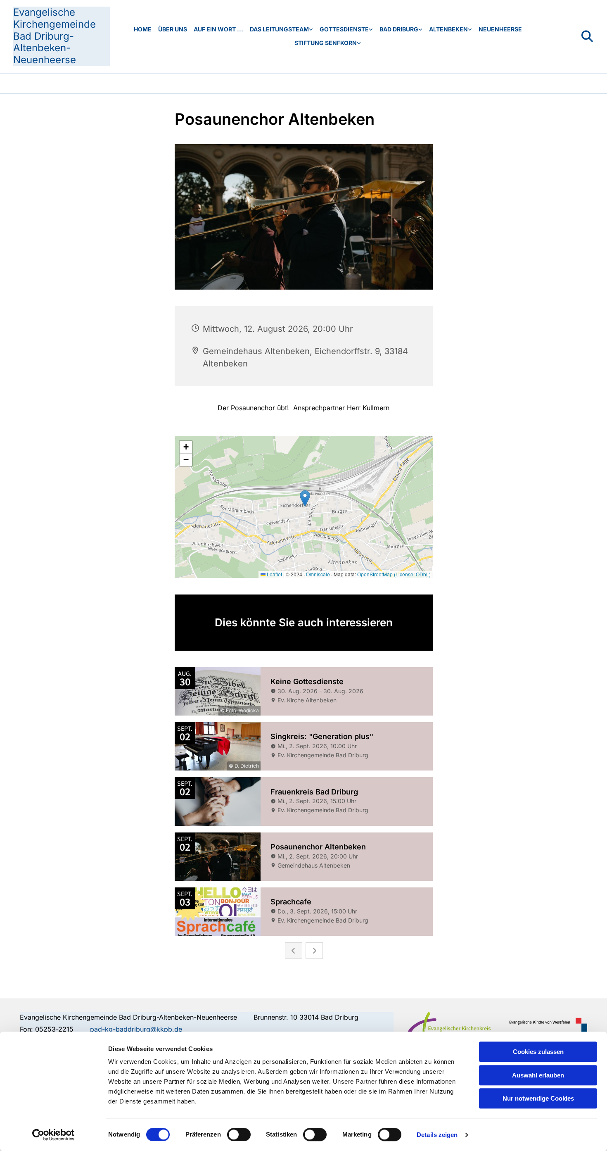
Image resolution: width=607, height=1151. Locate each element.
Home (143, 29)
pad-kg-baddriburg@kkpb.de (136, 1029)
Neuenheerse (500, 29)
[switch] (239, 1134)
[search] (587, 36)
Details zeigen (437, 1134)
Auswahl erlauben (538, 1075)
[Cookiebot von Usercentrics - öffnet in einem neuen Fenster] (53, 1135)
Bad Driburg (398, 29)
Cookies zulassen (538, 1051)
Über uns (172, 29)
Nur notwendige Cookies (538, 1098)
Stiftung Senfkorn (325, 42)
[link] (281, 29)
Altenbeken (448, 29)
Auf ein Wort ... (218, 29)
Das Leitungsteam (279, 29)
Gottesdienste (344, 29)
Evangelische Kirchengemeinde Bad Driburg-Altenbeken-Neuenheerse (54, 36)
